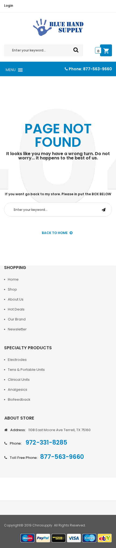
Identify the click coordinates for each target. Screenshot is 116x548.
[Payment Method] (28, 538)
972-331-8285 (45, 442)
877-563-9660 (97, 69)
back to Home (55, 233)
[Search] (76, 50)
